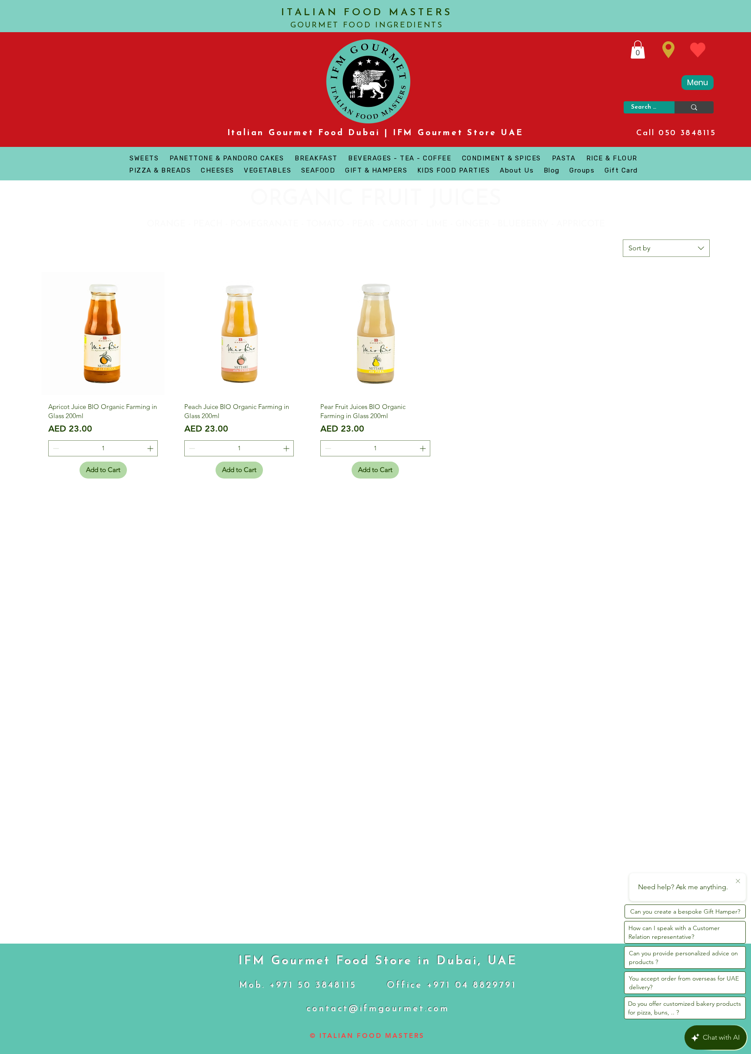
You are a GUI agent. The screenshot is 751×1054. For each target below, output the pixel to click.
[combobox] (666, 248)
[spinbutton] (103, 448)
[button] (637, 49)
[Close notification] (737, 881)
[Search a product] (694, 107)
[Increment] (151, 448)
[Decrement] (55, 448)
